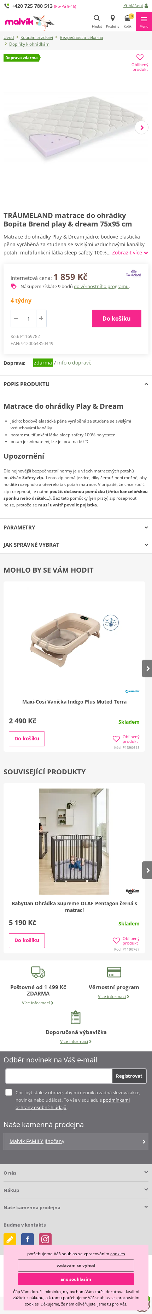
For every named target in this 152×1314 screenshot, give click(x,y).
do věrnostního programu (101, 286)
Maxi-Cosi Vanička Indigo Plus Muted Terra (74, 701)
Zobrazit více (128, 252)
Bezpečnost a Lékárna (81, 37)
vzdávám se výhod (76, 1265)
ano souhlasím (75, 1279)
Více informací (36, 1002)
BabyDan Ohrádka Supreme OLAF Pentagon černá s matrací (74, 906)
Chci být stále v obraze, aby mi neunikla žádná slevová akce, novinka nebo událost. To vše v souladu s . (78, 1100)
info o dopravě (74, 362)
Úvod (9, 37)
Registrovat (129, 1076)
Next (141, 127)
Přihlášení (133, 5)
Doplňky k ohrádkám (29, 44)
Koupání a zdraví (37, 37)
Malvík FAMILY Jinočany (37, 1141)
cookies (117, 1254)
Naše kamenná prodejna (32, 1207)
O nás (10, 1173)
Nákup (11, 1190)
